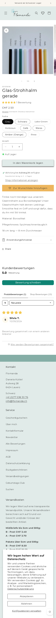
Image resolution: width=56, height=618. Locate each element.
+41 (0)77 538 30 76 (17, 397)
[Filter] (5, 303)
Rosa (35, 135)
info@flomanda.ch (16, 401)
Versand (5, 112)
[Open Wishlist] (43, 13)
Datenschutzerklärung (20, 588)
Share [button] (8, 249)
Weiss (39, 128)
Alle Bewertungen (15, 443)
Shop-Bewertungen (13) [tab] (41, 294)
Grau (7, 121)
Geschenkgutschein (16, 418)
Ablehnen (26, 603)
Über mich (11, 424)
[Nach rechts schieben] (34, 81)
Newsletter (12, 437)
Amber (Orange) (14, 134)
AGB (8, 457)
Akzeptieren (26, 596)
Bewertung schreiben (28, 282)
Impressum (12, 450)
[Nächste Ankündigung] (51, 3)
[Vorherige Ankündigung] (5, 3)
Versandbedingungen (17, 476)
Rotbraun (12, 129)
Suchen (10, 489)
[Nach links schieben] (22, 81)
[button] (6, 13)
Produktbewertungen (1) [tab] (15, 294)
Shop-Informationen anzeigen (21, 180)
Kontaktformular (15, 431)
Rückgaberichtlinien (16, 470)
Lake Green (43, 122)
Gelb (25, 128)
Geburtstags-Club (15, 483)
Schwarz (22, 121)
